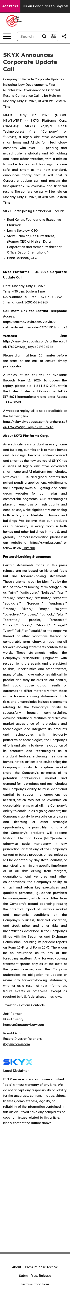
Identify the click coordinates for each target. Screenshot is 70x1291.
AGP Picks (10, 6)
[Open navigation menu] (7, 36)
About (16, 1267)
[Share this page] (64, 36)
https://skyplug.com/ (46, 542)
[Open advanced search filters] (53, 36)
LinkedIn (28, 548)
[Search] (44, 36)
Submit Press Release (35, 1276)
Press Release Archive (41, 1267)
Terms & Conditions (35, 1284)
